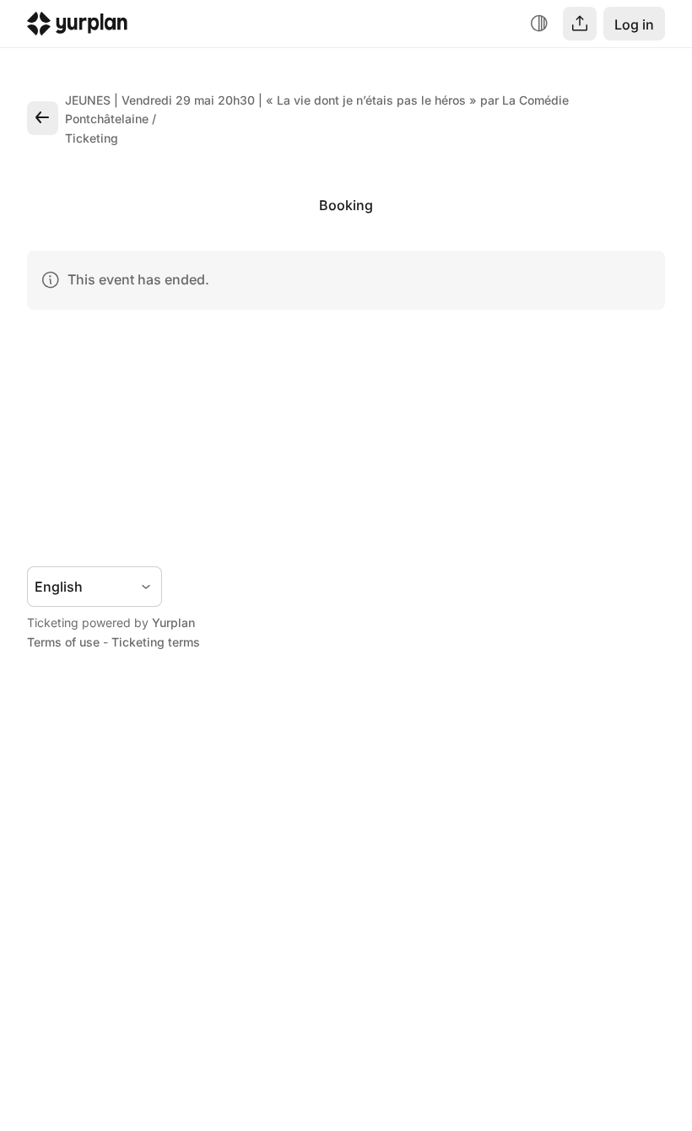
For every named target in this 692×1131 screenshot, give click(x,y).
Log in (634, 24)
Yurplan (173, 622)
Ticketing (91, 138)
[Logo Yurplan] (77, 27)
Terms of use (63, 642)
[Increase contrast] (539, 24)
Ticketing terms (155, 642)
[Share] (580, 24)
